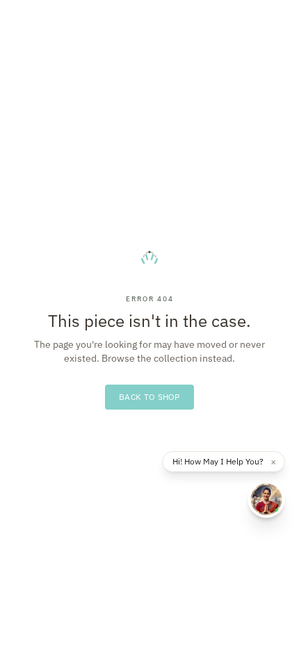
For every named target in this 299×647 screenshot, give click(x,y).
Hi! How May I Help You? (218, 461)
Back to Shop (149, 397)
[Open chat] (266, 499)
